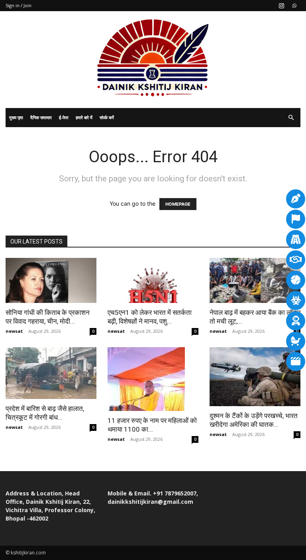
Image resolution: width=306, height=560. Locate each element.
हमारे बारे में (84, 117)
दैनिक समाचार (41, 117)
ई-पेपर (64, 117)
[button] (290, 118)
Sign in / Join (18, 5)
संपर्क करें (107, 117)
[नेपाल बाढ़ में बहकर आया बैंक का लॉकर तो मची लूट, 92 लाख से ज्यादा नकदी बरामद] (255, 280)
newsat (14, 331)
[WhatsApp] (294, 5)
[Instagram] (281, 5)
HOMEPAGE (177, 204)
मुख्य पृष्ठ (16, 117)
